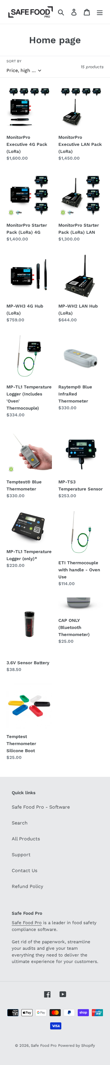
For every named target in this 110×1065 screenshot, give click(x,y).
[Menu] (99, 12)
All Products (26, 839)
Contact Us (24, 870)
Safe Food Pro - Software (41, 807)
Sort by (13, 61)
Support (21, 854)
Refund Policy (27, 886)
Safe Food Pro (27, 922)
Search (20, 823)
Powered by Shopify (76, 1045)
